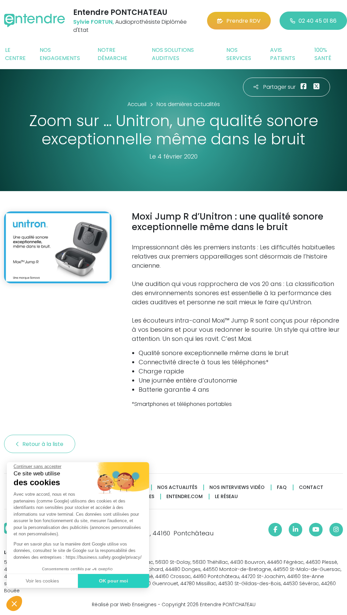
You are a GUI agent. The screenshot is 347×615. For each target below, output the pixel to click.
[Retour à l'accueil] (34, 20)
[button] (14, 603)
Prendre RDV (243, 21)
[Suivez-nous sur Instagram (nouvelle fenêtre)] (336, 529)
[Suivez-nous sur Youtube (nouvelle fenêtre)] (316, 529)
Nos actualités (177, 487)
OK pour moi (113, 580)
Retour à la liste (43, 444)
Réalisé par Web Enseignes (124, 604)
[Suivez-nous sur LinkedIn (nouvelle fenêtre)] (295, 529)
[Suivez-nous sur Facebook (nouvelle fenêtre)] (275, 529)
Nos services (238, 54)
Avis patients (282, 54)
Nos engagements (60, 54)
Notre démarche (112, 54)
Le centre (15, 54)
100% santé (322, 54)
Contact (311, 487)
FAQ (282, 487)
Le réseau (226, 496)
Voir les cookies (42, 580)
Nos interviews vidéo (237, 487)
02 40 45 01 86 (317, 21)
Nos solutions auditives (173, 54)
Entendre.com (184, 496)
